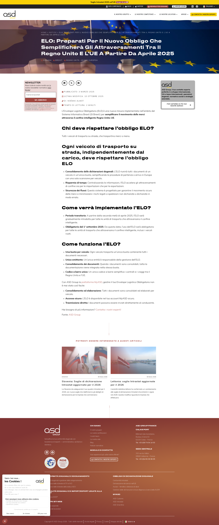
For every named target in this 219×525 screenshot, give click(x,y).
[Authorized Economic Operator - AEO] (50, 462)
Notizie (53, 32)
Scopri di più (139, 2)
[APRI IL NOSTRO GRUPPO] (130, 14)
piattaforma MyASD (91, 282)
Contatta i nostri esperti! (108, 310)
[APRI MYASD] (188, 14)
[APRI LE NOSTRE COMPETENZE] (155, 14)
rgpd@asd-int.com (45, 109)
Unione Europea (89, 60)
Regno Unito (73, 60)
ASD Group (75, 315)
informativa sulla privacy (45, 108)
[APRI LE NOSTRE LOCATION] (177, 14)
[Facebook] (197, 6)
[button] (64, 83)
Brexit (58, 60)
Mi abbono (41, 100)
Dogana (47, 60)
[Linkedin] (192, 6)
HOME (44, 32)
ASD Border (47, 105)
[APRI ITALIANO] (214, 6)
